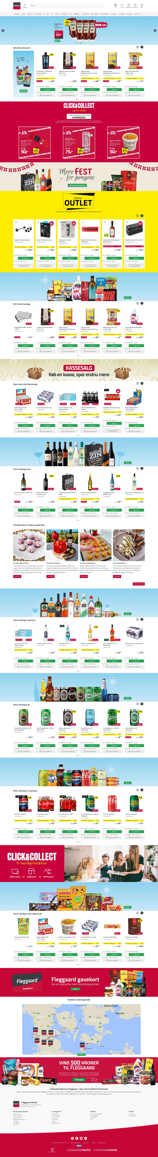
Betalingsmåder (17, 1118)
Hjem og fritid (94, 14)
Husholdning (85, 14)
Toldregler (15, 1121)
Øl (43, 14)
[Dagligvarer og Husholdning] (79, 286)
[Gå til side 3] (81, 99)
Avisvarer (129, 14)
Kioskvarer (122, 14)
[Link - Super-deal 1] (35, 143)
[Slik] (79, 896)
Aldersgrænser (16, 1123)
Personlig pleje (105, 14)
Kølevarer (17, 14)
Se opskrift (17, 576)
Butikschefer (55, 1119)
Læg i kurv (48, 89)
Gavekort (15, 1125)
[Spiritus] (79, 602)
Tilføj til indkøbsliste (47, 95)
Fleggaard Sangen (56, 1123)
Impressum (86, 1143)
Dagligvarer (77, 14)
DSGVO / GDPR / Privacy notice (60, 1143)
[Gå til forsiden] (16, 6)
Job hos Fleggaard (56, 1116)
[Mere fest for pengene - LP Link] (79, 176)
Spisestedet (93, 1118)
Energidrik (64, 14)
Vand (47, 14)
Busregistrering (132, 1116)
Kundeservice (132, 1114)
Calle (91, 1119)
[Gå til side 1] (78, 99)
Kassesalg (38, 14)
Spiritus (57, 14)
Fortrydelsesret (102, 1143)
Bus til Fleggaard (94, 1116)
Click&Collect (55, 1118)
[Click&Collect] (79, 863)
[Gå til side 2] (79, 99)
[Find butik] (79, 1029)
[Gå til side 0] (77, 99)
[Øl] (79, 687)
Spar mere (30, 14)
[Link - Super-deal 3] (123, 143)
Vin (52, 14)
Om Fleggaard (55, 1114)
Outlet (23, 14)
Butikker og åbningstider (96, 1114)
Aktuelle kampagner (18, 1116)
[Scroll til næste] (139, 14)
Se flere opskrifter (139, 584)
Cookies (93, 1143)
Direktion (54, 1121)
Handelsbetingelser (75, 1143)
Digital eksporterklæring (19, 1119)
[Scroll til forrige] (2, 30)
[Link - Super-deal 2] (79, 143)
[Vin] (79, 451)
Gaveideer (114, 14)
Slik (70, 14)
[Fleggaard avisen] (23, 74)
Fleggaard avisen (17, 1114)
